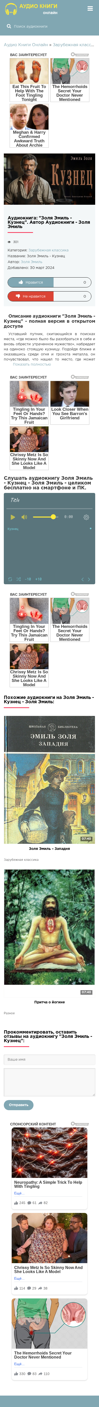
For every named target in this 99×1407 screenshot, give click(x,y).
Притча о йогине (49, 1002)
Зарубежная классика (48, 250)
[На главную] (32, 9)
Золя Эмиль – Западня (49, 848)
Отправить (18, 1105)
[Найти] (9, 27)
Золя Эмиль (31, 262)
